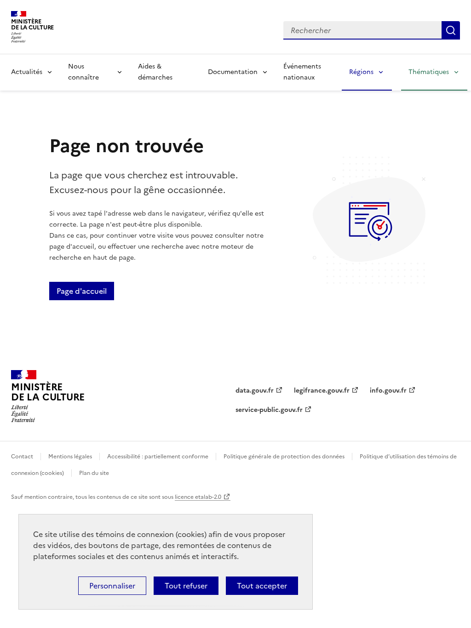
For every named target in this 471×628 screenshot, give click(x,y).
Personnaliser (112, 585)
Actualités (26, 72)
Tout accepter (262, 585)
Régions (361, 72)
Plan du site (94, 473)
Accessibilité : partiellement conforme (157, 456)
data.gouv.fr (255, 390)
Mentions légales (70, 456)
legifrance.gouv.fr (322, 390)
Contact (22, 456)
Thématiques (428, 72)
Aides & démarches (155, 72)
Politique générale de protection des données (284, 456)
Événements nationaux (302, 72)
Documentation (233, 72)
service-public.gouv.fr (269, 410)
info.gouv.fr (388, 390)
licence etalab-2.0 (198, 497)
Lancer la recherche (451, 30)
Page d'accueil (82, 291)
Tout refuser (186, 585)
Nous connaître (83, 72)
